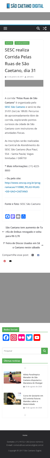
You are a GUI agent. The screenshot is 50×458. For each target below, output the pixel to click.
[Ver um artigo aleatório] (44, 28)
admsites (30, 77)
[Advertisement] (27, 83)
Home (25, 435)
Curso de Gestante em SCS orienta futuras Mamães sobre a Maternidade (33, 399)
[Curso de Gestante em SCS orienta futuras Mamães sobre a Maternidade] (12, 399)
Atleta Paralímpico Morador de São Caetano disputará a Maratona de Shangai (32, 378)
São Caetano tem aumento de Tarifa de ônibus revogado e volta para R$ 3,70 (24, 232)
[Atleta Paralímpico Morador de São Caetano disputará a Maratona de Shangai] (12, 378)
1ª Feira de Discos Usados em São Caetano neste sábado (21, 245)
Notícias (9, 43)
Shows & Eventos (22, 43)
